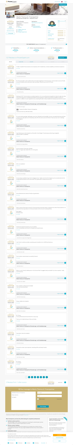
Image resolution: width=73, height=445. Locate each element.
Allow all (59, 435)
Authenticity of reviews (10, 30)
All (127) (10, 61)
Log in (65, 1)
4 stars (59, 21)
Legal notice (20, 30)
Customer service (51, 38)
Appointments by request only (37, 22)
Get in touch (63, 4)
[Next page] (47, 377)
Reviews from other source (10, 28)
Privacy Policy (13, 440)
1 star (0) (62, 61)
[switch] (17, 443)
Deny (60, 441)
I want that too (57, 1)
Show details (43, 443)
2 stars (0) (52, 61)
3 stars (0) (42, 61)
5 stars (59, 20)
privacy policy (44, 409)
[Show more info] (52, 24)
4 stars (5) (31, 61)
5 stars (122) (21, 61)
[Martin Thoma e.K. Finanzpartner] (10, 15)
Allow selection (59, 437)
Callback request (42, 399)
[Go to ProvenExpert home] (11, 2)
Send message (43, 406)
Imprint (9, 440)
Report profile (26, 414)
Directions (20, 27)
